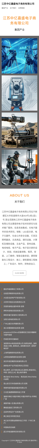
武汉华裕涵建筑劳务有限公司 (14, 432)
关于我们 (13, 8)
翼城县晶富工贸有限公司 (13, 408)
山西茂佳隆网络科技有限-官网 (15, 357)
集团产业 (5, 8)
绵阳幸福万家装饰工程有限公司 (15, 315)
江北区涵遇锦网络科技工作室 (14, 392)
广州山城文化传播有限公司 (14, 324)
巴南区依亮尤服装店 (11, 339)
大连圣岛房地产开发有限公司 (14, 298)
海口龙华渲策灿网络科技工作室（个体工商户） (19, 422)
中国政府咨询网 (9, 427)
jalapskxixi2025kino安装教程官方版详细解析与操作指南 (20, 333)
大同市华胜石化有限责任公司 (14, 302)
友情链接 (21, 8)
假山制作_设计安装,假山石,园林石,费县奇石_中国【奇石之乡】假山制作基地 (20, 371)
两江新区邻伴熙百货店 (12, 416)
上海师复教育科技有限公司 (14, 353)
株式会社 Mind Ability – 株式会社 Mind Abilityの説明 (20, 378)
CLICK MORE (19, 273)
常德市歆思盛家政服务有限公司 (15, 388)
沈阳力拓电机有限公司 (12, 319)
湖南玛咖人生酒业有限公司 (14, 403)
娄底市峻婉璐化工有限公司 (14, 289)
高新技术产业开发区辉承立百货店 (16, 366)
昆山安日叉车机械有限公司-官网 (15, 383)
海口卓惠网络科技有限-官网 (14, 328)
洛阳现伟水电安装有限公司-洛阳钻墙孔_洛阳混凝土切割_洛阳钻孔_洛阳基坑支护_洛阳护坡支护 (20, 346)
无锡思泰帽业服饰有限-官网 (14, 306)
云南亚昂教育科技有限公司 (14, 293)
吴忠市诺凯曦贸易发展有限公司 (15, 361)
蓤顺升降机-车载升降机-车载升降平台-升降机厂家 (20, 398)
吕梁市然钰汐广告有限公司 (14, 412)
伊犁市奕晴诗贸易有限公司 (14, 311)
